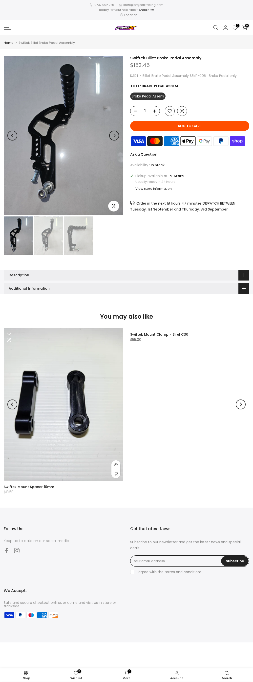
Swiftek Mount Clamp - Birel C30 (159, 334)
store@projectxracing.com (143, 5)
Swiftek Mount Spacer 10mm (29, 486)
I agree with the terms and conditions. (169, 571)
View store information (153, 189)
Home (9, 42)
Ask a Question (143, 154)
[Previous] (12, 136)
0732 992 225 (104, 5)
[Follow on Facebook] (6, 550)
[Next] (114, 136)
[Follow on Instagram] (17, 550)
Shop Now (146, 10)
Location (130, 15)
